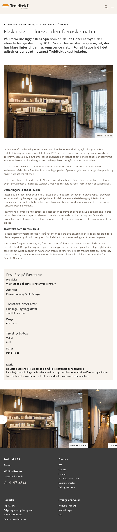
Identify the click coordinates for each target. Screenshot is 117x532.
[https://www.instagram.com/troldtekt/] (5, 482)
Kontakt (9, 499)
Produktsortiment (67, 505)
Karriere (62, 469)
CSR (60, 465)
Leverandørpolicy (66, 482)
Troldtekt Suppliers (13, 514)
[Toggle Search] (106, 7)
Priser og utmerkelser (69, 478)
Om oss (63, 459)
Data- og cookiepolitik (15, 519)
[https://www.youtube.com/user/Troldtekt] (20, 482)
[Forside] (15, 6)
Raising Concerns (66, 487)
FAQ (60, 514)
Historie (62, 473)
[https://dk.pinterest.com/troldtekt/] (15, 482)
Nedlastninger (65, 510)
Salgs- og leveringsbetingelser (18, 510)
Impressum (9, 505)
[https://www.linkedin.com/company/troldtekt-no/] (24, 482)
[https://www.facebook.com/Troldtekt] (10, 482)
